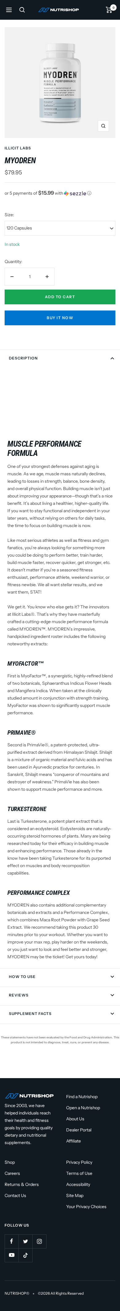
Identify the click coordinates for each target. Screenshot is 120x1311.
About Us (75, 1119)
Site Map (74, 1195)
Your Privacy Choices (86, 1206)
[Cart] (109, 10)
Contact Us (15, 1195)
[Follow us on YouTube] (11, 1255)
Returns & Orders (22, 1184)
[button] (60, 193)
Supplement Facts (30, 1013)
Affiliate (73, 1141)
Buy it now (60, 317)
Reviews (19, 995)
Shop (10, 1162)
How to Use (22, 976)
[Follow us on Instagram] (39, 1241)
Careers (12, 1173)
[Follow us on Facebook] (11, 1241)
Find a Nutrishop (82, 1096)
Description (23, 358)
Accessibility (78, 1184)
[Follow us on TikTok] (25, 1255)
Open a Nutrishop (83, 1107)
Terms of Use (79, 1173)
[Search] (22, 10)
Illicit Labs (18, 148)
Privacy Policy (79, 1162)
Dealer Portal (78, 1130)
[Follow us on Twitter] (25, 1241)
